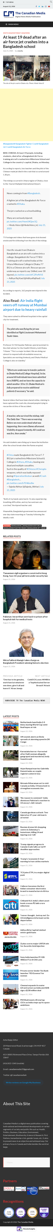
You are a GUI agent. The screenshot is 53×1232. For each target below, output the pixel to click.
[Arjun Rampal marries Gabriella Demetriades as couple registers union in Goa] (10, 769)
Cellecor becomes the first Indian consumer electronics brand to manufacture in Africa (34, 888)
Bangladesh (16, 526)
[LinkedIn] (42, 6)
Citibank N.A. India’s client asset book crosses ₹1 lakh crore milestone (34, 903)
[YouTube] (49, 6)
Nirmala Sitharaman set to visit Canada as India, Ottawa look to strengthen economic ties (35, 785)
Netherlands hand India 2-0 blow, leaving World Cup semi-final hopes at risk (34, 724)
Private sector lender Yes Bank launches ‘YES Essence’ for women (34, 973)
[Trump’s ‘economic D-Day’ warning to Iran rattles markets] (10, 859)
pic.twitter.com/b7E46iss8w (20, 483)
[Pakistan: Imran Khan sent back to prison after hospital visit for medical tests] (26, 614)
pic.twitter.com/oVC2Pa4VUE (28, 274)
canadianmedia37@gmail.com (21, 1069)
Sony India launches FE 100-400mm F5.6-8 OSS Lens (32, 958)
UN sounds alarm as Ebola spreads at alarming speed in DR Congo (35, 739)
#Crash (42, 476)
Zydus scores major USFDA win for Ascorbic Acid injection (34, 944)
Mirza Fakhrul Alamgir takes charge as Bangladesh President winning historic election (26, 661)
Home (10, 1162)
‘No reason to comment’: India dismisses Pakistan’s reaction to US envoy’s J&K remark (35, 800)
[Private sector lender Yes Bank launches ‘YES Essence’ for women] (10, 971)
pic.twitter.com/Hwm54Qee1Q (22, 221)
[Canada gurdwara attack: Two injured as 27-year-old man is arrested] (10, 812)
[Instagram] (45, 6)
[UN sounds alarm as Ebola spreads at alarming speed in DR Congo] (10, 737)
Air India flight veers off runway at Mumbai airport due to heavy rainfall (25, 305)
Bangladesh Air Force (32, 526)
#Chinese (31, 469)
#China (10, 455)
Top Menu (10, 2)
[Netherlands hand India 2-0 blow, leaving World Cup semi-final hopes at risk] (10, 722)
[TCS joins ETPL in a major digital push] (10, 872)
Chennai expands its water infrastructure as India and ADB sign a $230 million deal (34, 988)
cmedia (20, 51)
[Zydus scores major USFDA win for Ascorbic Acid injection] (10, 944)
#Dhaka (21, 204)
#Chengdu (41, 469)
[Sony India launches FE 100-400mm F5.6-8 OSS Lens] (10, 957)
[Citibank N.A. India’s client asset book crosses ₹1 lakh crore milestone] (10, 901)
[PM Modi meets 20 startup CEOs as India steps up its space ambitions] (10, 1000)
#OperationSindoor (22, 476)
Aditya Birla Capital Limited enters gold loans (33, 931)
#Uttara (20, 462)
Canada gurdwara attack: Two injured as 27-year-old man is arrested (34, 815)
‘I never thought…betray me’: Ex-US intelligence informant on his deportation (35, 918)
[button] (51, 2)
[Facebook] (36, 6)
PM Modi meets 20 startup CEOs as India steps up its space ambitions (35, 1002)
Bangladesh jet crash (36, 528)
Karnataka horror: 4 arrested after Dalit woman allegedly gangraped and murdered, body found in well (34, 755)
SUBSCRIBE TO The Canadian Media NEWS (25, 700)
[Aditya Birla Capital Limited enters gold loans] (10, 930)
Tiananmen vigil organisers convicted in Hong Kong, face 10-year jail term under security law (25, 574)
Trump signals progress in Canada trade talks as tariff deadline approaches (33, 847)
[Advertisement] (26, 115)
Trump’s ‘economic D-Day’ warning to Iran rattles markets (34, 860)
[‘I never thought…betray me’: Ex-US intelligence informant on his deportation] (10, 915)
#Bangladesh (33, 193)
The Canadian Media (25, 1222)
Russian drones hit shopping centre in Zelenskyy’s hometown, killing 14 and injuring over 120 (33, 831)
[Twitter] (39, 6)
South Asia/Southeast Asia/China (16, 33)
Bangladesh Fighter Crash (15, 528)
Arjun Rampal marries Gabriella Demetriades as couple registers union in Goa (34, 771)
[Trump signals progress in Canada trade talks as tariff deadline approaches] (10, 844)
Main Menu (13, 24)
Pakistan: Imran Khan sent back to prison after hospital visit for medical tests (25, 618)
